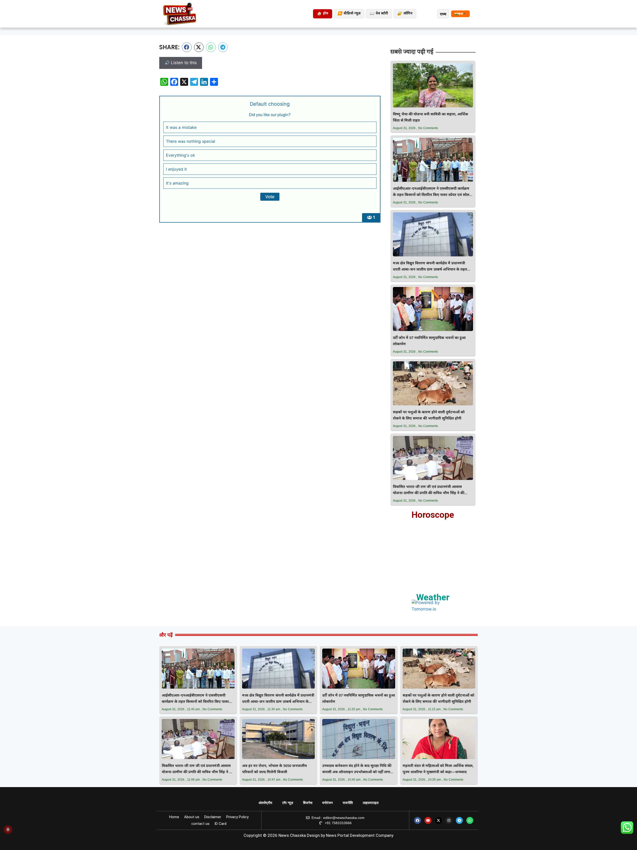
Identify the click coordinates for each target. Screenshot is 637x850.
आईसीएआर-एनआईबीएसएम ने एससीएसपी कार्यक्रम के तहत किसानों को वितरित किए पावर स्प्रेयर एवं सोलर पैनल (432, 192)
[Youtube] (428, 820)
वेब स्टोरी (379, 13)
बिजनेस (307, 803)
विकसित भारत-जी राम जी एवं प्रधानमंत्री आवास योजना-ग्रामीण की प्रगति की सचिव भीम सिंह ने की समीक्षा (428, 490)
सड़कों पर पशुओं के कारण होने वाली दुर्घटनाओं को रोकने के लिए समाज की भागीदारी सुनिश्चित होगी (429, 415)
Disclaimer (212, 817)
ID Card (220, 823)
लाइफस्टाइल (370, 803)
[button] (187, 47)
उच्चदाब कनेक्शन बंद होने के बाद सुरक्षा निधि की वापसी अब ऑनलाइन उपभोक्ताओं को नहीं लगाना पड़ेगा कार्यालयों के (357, 769)
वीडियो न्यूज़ (349, 13)
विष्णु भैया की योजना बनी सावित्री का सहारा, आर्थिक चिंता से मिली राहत (430, 117)
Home (174, 817)
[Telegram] (459, 820)
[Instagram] (448, 820)
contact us (200, 823)
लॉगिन (405, 13)
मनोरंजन (327, 803)
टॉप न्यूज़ (287, 803)
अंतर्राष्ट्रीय (265, 803)
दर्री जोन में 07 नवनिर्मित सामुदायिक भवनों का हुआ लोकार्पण (429, 341)
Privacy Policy (237, 817)
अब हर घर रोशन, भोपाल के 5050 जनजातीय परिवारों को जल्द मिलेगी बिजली (274, 769)
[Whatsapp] (469, 820)
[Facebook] (417, 820)
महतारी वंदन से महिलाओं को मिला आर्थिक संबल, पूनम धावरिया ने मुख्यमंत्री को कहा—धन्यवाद (438, 769)
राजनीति (348, 803)
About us (191, 817)
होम (322, 13)
